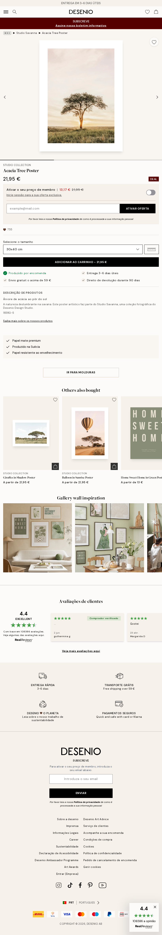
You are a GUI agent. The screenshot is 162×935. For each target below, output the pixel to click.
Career (74, 839)
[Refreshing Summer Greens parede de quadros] (109, 537)
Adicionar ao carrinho (81, 262)
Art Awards (71, 867)
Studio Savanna (26, 33)
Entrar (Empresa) (67, 874)
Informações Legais (66, 833)
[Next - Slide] (157, 97)
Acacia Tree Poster (55, 33)
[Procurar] (14, 12)
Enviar (81, 793)
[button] (151, 249)
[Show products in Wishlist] (147, 12)
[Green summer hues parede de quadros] (37, 537)
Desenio (92, 923)
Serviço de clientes (96, 826)
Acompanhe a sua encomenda (103, 833)
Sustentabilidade (67, 846)
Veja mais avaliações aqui (81, 651)
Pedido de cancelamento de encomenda (110, 860)
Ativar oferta (137, 208)
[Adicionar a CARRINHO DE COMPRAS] (55, 466)
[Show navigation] (6, 12)
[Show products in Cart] (156, 12)
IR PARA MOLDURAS (81, 372)
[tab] (27, 158)
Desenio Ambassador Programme (57, 860)
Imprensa (72, 826)
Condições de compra (97, 839)
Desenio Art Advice (96, 819)
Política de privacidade (66, 219)
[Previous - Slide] (5, 97)
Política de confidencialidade (102, 853)
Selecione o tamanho (18, 242)
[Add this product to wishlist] (154, 42)
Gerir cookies (92, 867)
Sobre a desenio (68, 819)
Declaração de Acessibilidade (59, 853)
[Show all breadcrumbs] (7, 33)
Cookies (88, 846)
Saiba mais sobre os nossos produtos (28, 321)
